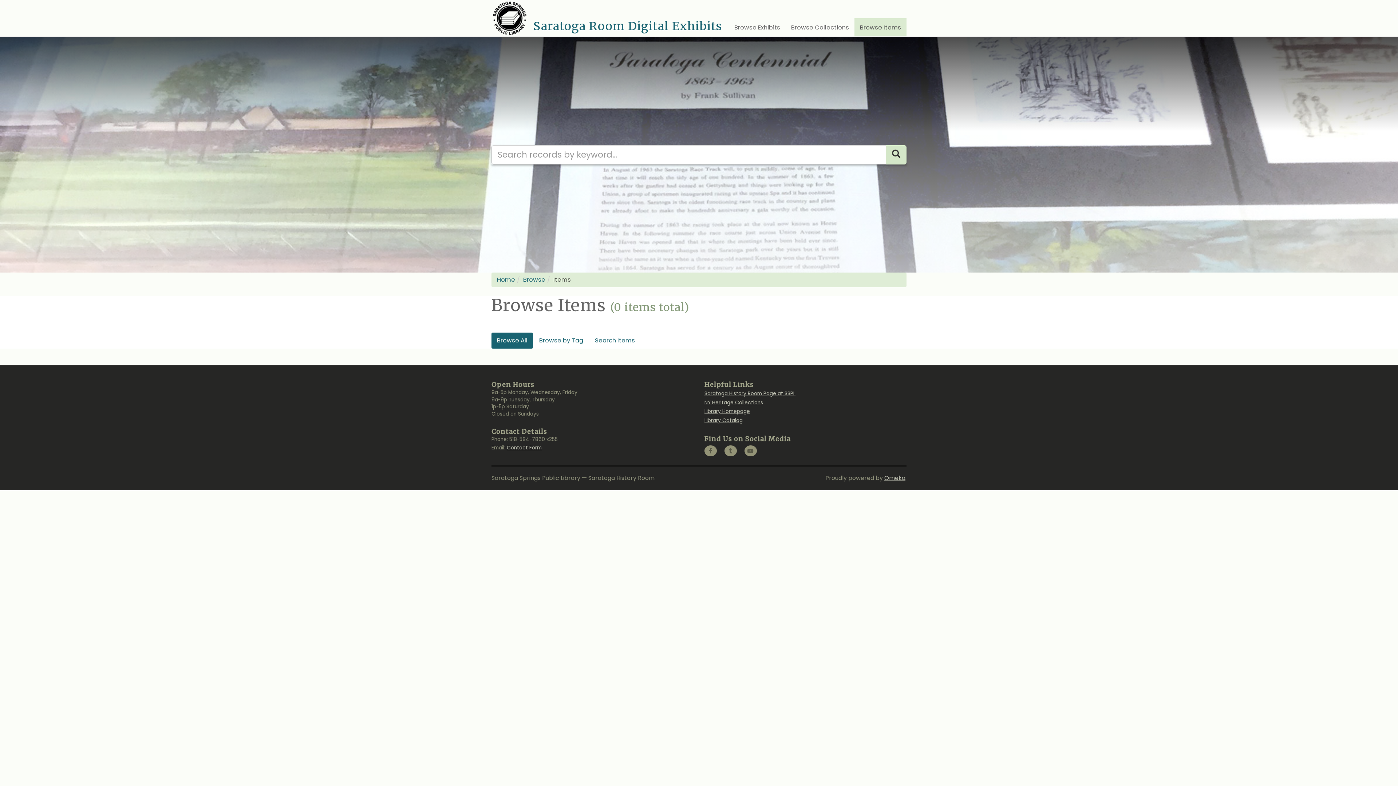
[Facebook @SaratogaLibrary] (710, 450)
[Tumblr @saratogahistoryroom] (730, 450)
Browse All (512, 340)
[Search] (896, 154)
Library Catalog (723, 420)
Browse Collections (820, 27)
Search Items (615, 340)
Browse (534, 279)
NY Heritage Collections (733, 402)
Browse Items (880, 27)
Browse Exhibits (757, 27)
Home (506, 279)
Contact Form (524, 447)
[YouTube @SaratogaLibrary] (751, 450)
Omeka (894, 478)
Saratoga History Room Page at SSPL (749, 393)
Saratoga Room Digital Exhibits (627, 26)
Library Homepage (727, 411)
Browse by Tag (561, 340)
